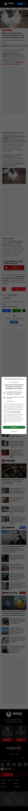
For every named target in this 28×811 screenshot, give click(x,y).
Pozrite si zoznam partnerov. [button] (15, 412)
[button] (14, 401)
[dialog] (14, 405)
